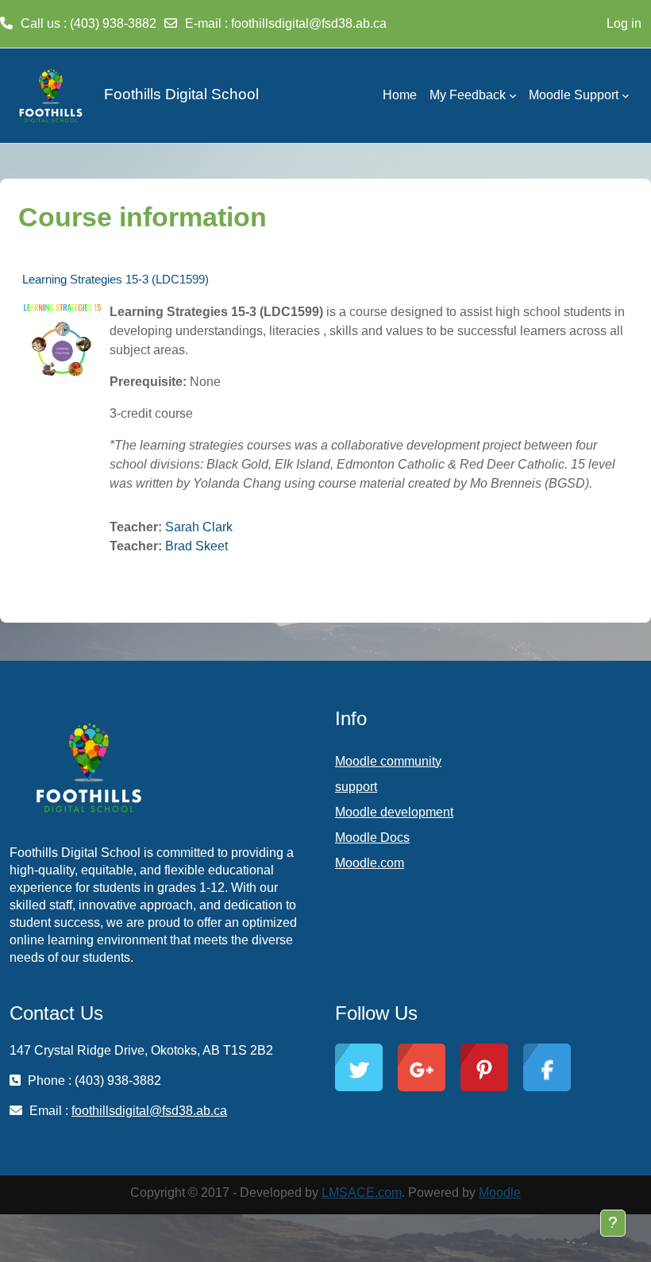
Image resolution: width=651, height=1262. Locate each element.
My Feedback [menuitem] (468, 95)
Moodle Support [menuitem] (573, 95)
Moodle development (394, 812)
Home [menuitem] (400, 95)
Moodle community (388, 761)
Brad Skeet (196, 546)
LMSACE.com (362, 1192)
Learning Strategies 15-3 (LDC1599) (115, 279)
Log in (624, 23)
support (356, 786)
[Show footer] (613, 1223)
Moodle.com (369, 863)
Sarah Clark (199, 527)
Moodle (500, 1192)
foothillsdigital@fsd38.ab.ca (309, 23)
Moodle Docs (372, 837)
